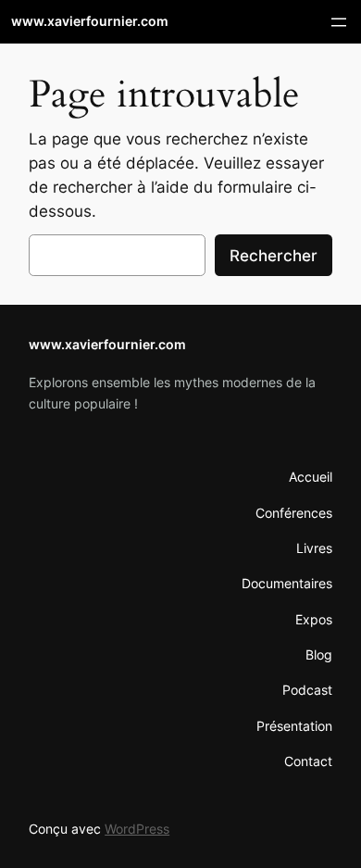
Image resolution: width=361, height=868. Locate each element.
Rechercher (273, 255)
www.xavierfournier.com (89, 21)
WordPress (137, 829)
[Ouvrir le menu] (339, 22)
